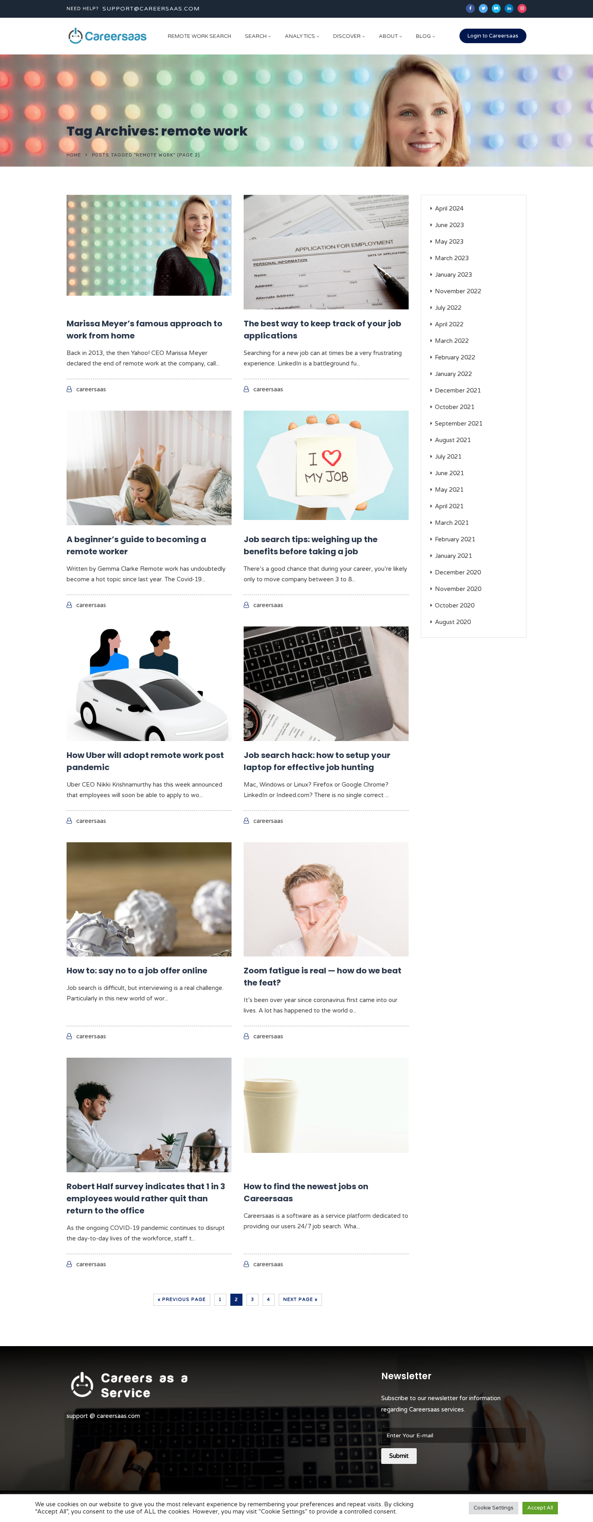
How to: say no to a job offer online (137, 970)
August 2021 (453, 440)
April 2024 (449, 208)
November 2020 (458, 589)
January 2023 (453, 274)
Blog (423, 36)
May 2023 (449, 241)
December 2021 (458, 390)
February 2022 (455, 357)
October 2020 (454, 605)
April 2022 (449, 324)
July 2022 (448, 307)
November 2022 (458, 291)
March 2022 (452, 340)
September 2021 (458, 423)
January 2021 (453, 556)
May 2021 (449, 489)
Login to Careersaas (493, 36)
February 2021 (455, 539)
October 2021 (454, 407)
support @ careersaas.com (103, 1416)
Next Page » (300, 1299)
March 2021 (452, 522)
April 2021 (449, 506)
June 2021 (449, 473)
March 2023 (452, 258)
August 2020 (453, 622)
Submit (399, 1455)
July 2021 (448, 456)
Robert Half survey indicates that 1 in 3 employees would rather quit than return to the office (146, 1198)
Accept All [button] (540, 1508)
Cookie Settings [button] (494, 1508)
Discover (347, 36)
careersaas (91, 389)
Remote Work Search (199, 36)
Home (74, 155)
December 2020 (458, 572)
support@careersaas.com (151, 8)
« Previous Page (182, 1299)
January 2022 (453, 374)
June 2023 (449, 225)
